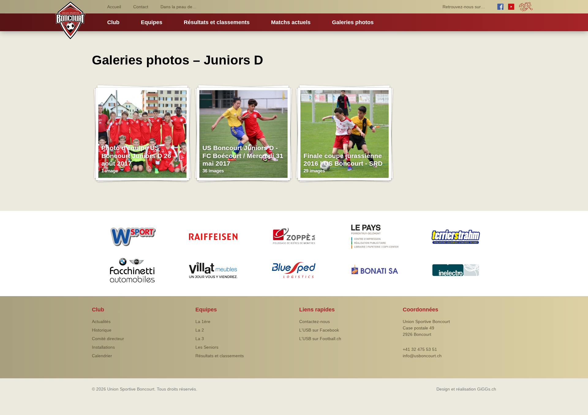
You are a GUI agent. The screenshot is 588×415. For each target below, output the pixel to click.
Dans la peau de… (178, 6)
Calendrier (102, 355)
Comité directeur (108, 338)
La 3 (199, 338)
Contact (140, 6)
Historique (101, 330)
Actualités (101, 321)
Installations (103, 347)
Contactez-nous (314, 321)
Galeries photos (353, 22)
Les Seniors (206, 347)
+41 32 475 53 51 (420, 349)
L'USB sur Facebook (319, 330)
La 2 (199, 330)
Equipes (151, 22)
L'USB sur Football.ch (320, 338)
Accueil (114, 6)
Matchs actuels (291, 22)
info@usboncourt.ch (422, 355)
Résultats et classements (217, 22)
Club (113, 22)
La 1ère (202, 321)
